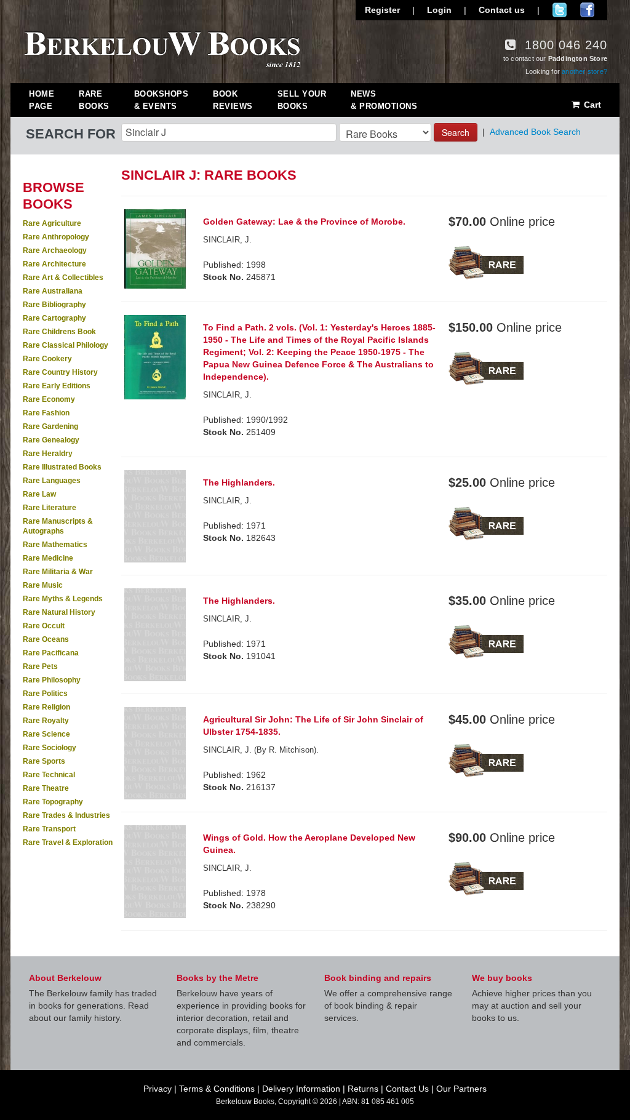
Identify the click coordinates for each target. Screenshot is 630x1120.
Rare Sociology (49, 747)
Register (382, 10)
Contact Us (407, 1089)
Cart (591, 105)
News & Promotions (384, 100)
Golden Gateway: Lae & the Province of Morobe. (304, 221)
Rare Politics (45, 693)
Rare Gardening (50, 426)
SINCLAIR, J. (227, 239)
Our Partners (461, 1089)
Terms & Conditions (217, 1089)
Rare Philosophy (52, 680)
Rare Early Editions (56, 386)
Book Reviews (233, 100)
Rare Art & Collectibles (63, 277)
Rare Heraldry (48, 453)
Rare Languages (52, 480)
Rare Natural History (59, 612)
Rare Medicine (48, 558)
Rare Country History (60, 372)
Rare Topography (53, 802)
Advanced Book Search (535, 132)
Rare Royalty (46, 720)
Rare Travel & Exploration (68, 842)
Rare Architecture (54, 264)
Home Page (41, 100)
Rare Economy (49, 399)
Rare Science (46, 734)
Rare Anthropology (56, 237)
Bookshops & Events (161, 100)
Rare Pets (40, 666)
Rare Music (43, 585)
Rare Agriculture (52, 223)
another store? (584, 71)
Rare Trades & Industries (66, 815)
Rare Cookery (47, 358)
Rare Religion (46, 707)
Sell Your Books (302, 100)
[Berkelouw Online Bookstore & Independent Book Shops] (163, 48)
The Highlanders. (239, 482)
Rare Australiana (52, 291)
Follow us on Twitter (559, 9)
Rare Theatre (46, 788)
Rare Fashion (46, 413)
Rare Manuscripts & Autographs (58, 526)
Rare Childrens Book (59, 331)
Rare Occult (44, 626)
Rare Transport (49, 829)
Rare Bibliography (54, 304)
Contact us (502, 10)
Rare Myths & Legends (63, 598)
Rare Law (39, 494)
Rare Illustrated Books (62, 467)
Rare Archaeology (55, 250)
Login (439, 10)
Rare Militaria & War (58, 571)
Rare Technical (49, 774)
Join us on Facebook (587, 9)
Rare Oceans (46, 639)
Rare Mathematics (55, 544)
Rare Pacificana (51, 653)
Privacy (157, 1089)
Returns (363, 1089)
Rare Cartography (54, 318)
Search (455, 132)
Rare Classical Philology (65, 345)
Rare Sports (44, 761)
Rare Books (94, 100)
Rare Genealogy (51, 440)
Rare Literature (49, 507)
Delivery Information (301, 1089)
